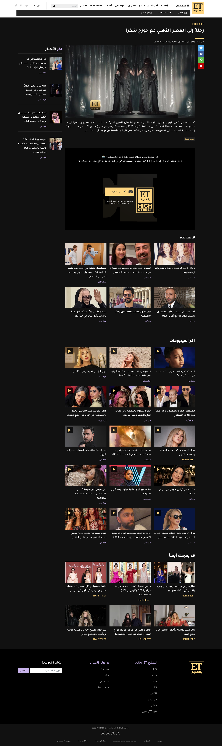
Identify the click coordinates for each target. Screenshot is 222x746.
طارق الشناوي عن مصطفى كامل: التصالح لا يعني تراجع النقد (33, 63)
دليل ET (37, 6)
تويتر (107, 675)
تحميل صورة (119, 192)
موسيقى (119, 6)
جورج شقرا (189, 139)
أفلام (109, 6)
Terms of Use (83, 741)
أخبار (154, 669)
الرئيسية (165, 6)
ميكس (83, 6)
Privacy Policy (100, 741)
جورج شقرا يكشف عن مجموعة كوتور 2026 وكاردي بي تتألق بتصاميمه (133, 590)
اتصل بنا (147, 741)
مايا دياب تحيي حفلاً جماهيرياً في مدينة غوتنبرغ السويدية (35, 90)
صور (154, 681)
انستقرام (104, 681)
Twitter (27, 5)
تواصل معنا (103, 687)
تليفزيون (102, 282)
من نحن (159, 741)
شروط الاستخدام (64, 741)
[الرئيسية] (197, 8)
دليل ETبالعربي (149, 712)
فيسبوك (104, 669)
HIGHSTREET (97, 6)
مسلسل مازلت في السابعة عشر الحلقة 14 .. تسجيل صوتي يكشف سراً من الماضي (87, 272)
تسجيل (23, 671)
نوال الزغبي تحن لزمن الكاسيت (88, 371)
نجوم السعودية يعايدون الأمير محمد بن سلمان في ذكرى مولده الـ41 (32, 117)
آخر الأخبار (153, 6)
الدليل (180, 13)
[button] (201, 48)
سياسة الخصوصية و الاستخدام (125, 741)
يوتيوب (103, 733)
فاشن (154, 706)
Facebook (15, 5)
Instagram (21, 5)
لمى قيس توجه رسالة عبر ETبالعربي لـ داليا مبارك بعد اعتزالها (90, 494)
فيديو (142, 6)
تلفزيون (131, 6)
